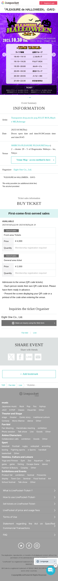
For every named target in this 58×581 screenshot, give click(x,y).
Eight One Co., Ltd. (23, 169)
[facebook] (29, 546)
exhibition (42, 428)
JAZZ (4, 410)
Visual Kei (31, 410)
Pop (28, 406)
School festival (8, 482)
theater (13, 417)
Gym (23, 460)
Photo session (8, 431)
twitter (11, 357)
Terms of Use (10, 517)
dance (30, 421)
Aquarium (38, 460)
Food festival (39, 478)
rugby (25, 446)
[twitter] (21, 546)
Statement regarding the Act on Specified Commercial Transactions (29, 525)
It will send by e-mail (38, 357)
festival (30, 475)
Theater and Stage (12, 413)
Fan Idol (25, 333)
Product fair (7, 475)
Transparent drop (19, 118)
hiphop (42, 406)
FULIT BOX (44, 118)
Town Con (15, 478)
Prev (4, 55)
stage (4, 417)
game (12, 464)
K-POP (12, 410)
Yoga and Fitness (10, 460)
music (5, 402)
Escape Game (33, 464)
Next (54, 55)
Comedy (5, 421)
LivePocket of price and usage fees (21, 510)
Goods (39, 431)
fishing (21, 464)
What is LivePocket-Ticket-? (18, 490)
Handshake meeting (25, 428)
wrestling (46, 446)
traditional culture (41, 417)
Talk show (22, 431)
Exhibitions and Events (14, 471)
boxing (5, 450)
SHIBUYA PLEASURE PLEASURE (27, 145)
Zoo (29, 460)
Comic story (24, 417)
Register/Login (49, 3)
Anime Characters (11, 435)
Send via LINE (29, 357)
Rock (21, 406)
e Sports (32, 450)
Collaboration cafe (10, 439)
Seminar (27, 478)
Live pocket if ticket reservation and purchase (10, 3)
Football (15, 446)
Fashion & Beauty (10, 467)
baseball (5, 446)
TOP (3, 385)
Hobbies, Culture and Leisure (17, 457)
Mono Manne (18, 421)
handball (42, 450)
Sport (5, 442)
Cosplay (24, 467)
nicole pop (32, 118)
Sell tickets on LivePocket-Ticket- (19, 503)
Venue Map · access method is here (33, 160)
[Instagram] (37, 546)
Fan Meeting (8, 428)
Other (41, 410)
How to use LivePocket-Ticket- (19, 497)
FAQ (5, 534)
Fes (34, 406)
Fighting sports (18, 450)
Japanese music (9, 406)
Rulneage (21, 121)
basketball (6, 453)
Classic (21, 410)
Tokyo (47, 145)
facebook (20, 357)
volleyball (34, 446)
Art (49, 478)
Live (35, 333)
